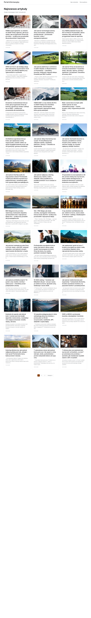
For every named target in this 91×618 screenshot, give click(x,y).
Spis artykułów (74, 2)
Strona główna (83, 2)
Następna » (50, 375)
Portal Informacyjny (11, 2)
